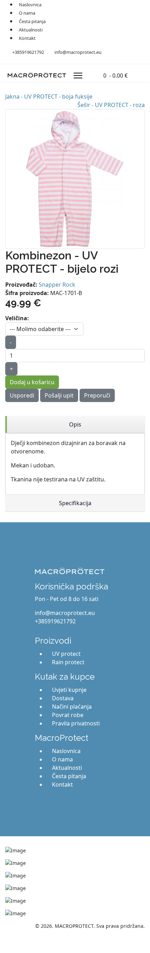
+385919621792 (28, 52)
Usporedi (22, 395)
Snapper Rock (57, 284)
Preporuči (97, 395)
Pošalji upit (59, 395)
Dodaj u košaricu (32, 382)
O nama (27, 13)
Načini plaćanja (72, 706)
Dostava (63, 698)
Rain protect (68, 662)
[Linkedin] (18, 60)
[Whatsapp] (41, 60)
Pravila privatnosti (76, 723)
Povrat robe (67, 715)
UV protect (66, 654)
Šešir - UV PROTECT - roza (111, 105)
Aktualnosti (31, 30)
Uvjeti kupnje (69, 690)
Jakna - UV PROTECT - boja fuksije (48, 96)
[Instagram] (30, 60)
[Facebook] (7, 60)
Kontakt (27, 38)
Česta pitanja (32, 21)
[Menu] (78, 75)
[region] (75, 424)
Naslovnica (66, 751)
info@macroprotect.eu (78, 52)
